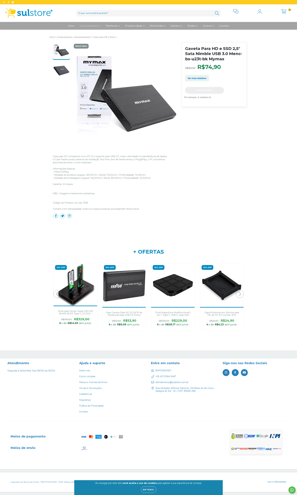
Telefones (112, 25)
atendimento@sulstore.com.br (172, 382)
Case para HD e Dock (104, 37)
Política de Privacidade (91, 405)
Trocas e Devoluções (90, 388)
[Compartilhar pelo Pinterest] (69, 217)
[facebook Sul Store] (9, 2)
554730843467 (163, 370)
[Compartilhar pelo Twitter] (63, 217)
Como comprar (87, 376)
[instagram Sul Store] (4, 2)
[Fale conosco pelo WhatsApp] (291, 489)
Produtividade (134, 25)
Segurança (85, 400)
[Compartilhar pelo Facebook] (56, 217)
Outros (207, 25)
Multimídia (157, 25)
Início (71, 25)
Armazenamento (82, 37)
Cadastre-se (85, 394)
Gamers (175, 25)
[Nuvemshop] (276, 482)
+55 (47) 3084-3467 (165, 376)
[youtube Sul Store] (13, 2)
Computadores (89, 25)
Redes (192, 25)
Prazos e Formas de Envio (93, 382)
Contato (224, 25)
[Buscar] (216, 13)
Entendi (148, 490)
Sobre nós (84, 370)
